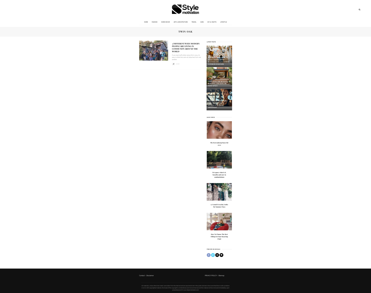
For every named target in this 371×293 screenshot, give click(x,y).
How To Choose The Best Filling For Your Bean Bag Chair (219, 236)
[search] (359, 10)
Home (146, 22)
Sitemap (221, 275)
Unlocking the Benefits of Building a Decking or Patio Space (219, 83)
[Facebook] (209, 255)
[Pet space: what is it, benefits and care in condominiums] (219, 159)
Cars (202, 22)
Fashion (154, 22)
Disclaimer (150, 275)
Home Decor (165, 22)
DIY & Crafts (212, 22)
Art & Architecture (181, 22)
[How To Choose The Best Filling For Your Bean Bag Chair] (219, 221)
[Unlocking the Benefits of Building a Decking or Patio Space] (219, 76)
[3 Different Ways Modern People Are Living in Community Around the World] (153, 50)
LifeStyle (223, 22)
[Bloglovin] (221, 255)
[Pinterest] (217, 255)
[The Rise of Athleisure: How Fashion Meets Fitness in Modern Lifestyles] (219, 98)
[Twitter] (213, 255)
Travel (194, 22)
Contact (142, 275)
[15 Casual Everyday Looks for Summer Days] (219, 192)
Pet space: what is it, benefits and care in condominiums (219, 174)
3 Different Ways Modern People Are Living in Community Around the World (186, 47)
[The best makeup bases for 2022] (219, 130)
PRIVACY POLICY (211, 275)
